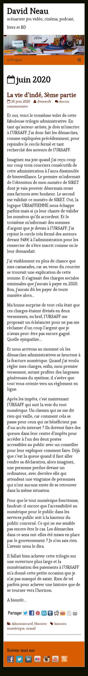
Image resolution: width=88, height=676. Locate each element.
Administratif (22, 624)
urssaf (31, 628)
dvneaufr (44, 101)
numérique (16, 628)
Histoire (40, 624)
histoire (60, 624)
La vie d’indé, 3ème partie (41, 95)
